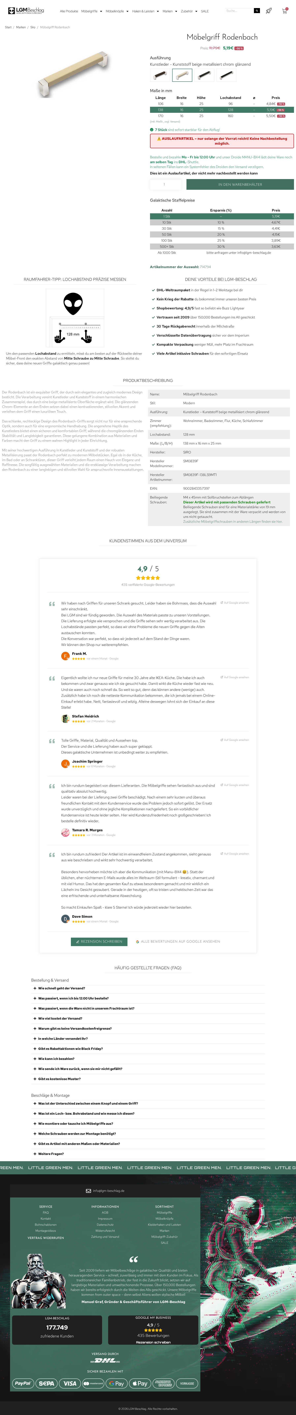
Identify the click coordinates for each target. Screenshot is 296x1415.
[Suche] (257, 10)
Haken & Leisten (143, 11)
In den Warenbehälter (240, 185)
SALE (205, 11)
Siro (32, 27)
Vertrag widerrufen (46, 1238)
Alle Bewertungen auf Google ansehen (180, 941)
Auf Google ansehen (236, 602)
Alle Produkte (69, 11)
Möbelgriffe (89, 11)
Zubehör (187, 11)
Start (8, 27)
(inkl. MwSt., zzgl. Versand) (165, 121)
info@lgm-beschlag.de (254, 252)
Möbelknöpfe (115, 11)
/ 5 (153, 1330)
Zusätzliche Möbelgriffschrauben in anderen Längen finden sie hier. (233, 521)
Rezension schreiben (101, 941)
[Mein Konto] (269, 11)
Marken (168, 11)
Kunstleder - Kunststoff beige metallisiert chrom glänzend (200, 64)
